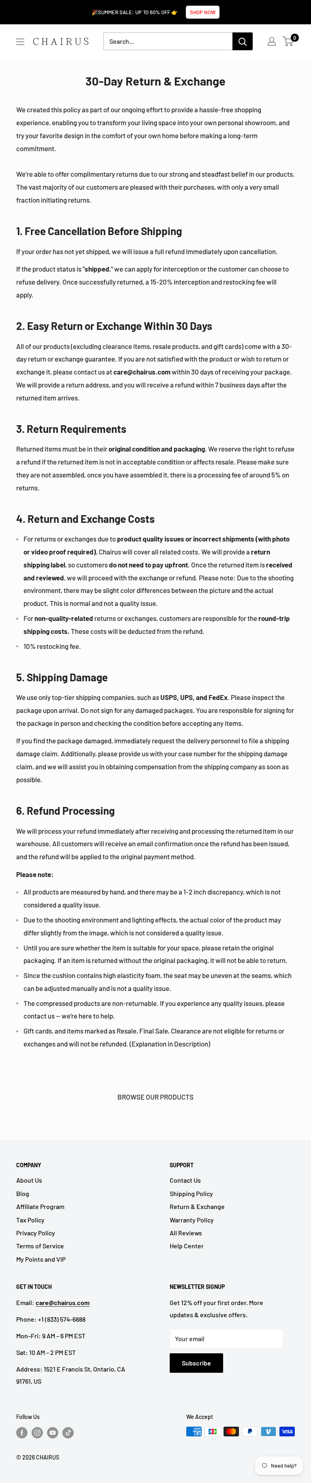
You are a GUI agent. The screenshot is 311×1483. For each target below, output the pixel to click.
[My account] (272, 41)
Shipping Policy (191, 1193)
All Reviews (186, 1233)
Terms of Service (40, 1246)
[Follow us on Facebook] (22, 1432)
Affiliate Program (40, 1206)
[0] (288, 41)
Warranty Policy (192, 1220)
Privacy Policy (35, 1233)
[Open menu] (20, 42)
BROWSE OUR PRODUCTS (155, 1097)
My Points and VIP (41, 1259)
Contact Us (185, 1180)
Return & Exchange (197, 1206)
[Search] (242, 41)
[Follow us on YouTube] (52, 1432)
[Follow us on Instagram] (37, 1432)
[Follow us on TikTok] (68, 1432)
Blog (22, 1193)
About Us (29, 1180)
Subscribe (196, 1363)
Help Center (187, 1246)
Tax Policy (30, 1220)
